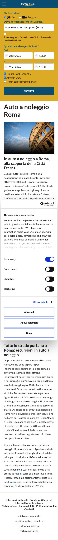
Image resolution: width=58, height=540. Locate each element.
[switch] (49, 269)
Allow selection (29, 322)
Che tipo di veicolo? (12, 13)
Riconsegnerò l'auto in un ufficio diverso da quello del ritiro (27, 39)
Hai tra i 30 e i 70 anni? (18, 73)
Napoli (18, 473)
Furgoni (32, 17)
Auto (14, 17)
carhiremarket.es (29, 530)
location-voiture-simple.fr (29, 520)
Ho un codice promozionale (21, 81)
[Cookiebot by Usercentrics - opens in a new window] (41, 204)
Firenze (12, 481)
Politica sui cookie (46, 506)
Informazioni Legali (17, 499)
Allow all (29, 312)
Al (5, 61)
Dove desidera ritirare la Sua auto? (23, 21)
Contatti (29, 509)
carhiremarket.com (29, 525)
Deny (29, 333)
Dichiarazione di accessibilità (17, 506)
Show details (40, 302)
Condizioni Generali (40, 499)
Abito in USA (13, 77)
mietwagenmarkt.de (29, 515)
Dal (6, 50)
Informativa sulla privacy (29, 502)
